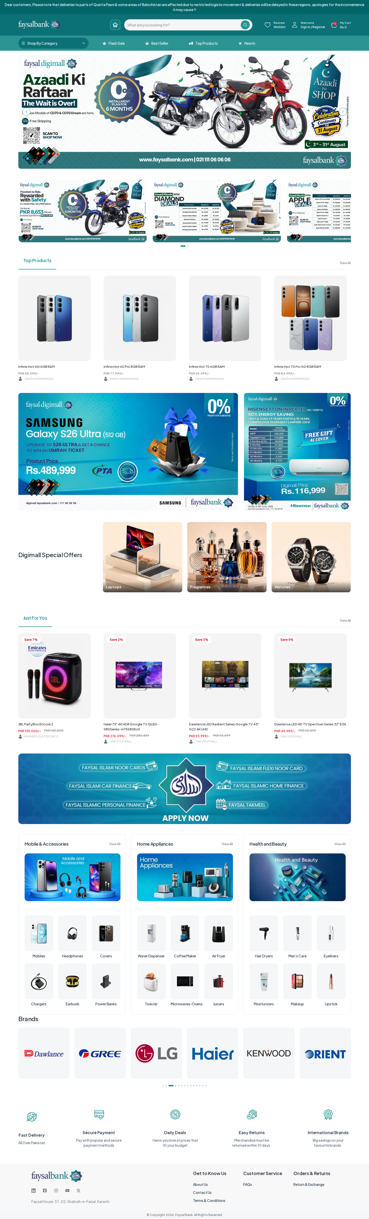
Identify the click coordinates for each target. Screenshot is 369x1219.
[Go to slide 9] (191, 1085)
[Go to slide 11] (197, 1085)
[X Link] (79, 1191)
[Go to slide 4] (173, 1085)
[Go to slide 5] (178, 1085)
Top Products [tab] (37, 260)
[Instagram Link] (56, 1190)
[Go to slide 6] (181, 1085)
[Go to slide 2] (166, 1085)
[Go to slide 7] (185, 1085)
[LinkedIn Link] (33, 1190)
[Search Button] (245, 24)
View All (345, 263)
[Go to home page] (115, 25)
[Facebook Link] (45, 1190)
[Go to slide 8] (188, 1085)
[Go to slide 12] (200, 1085)
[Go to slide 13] (203, 1085)
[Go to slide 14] (206, 1085)
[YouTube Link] (67, 1190)
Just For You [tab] (35, 618)
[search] (182, 24)
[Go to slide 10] (194, 1085)
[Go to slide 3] (169, 1085)
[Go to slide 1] (163, 1085)
